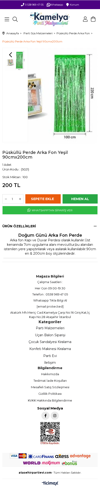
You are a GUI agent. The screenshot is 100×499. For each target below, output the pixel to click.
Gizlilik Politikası (50, 393)
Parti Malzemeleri (50, 328)
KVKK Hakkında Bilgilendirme (50, 400)
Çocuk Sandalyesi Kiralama (50, 342)
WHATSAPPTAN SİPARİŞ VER (52, 210)
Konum (74, 4)
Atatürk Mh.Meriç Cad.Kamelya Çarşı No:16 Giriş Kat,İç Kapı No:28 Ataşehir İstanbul (50, 315)
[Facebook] (45, 416)
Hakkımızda (50, 374)
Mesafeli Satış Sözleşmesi (50, 387)
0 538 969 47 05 (34, 4)
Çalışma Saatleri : (50, 282)
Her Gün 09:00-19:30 (50, 288)
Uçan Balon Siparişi (50, 335)
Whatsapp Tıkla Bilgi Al (50, 300)
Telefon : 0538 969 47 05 (50, 294)
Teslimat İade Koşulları (50, 380)
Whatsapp (56, 4)
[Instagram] (55, 416)
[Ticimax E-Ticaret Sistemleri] (50, 483)
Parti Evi (50, 356)
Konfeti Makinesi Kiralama (50, 349)
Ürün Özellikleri (19, 226)
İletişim (50, 362)
